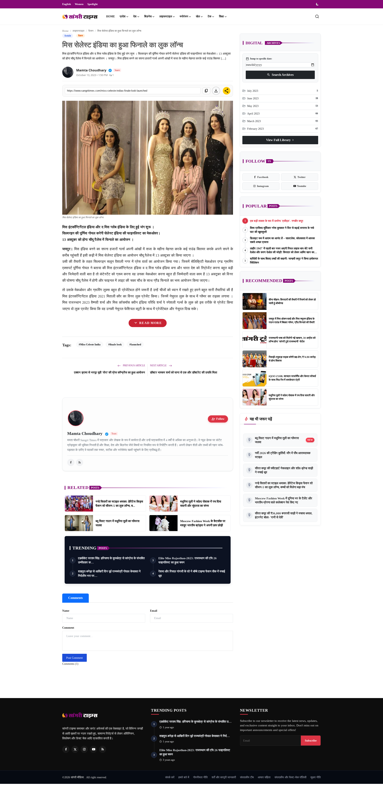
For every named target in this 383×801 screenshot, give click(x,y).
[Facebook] (65, 749)
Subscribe (311, 740)
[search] (317, 16)
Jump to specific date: (259, 58)
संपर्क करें (169, 777)
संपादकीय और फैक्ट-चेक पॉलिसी (290, 777)
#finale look (115, 344)
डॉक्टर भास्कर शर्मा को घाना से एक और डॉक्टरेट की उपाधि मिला (183, 372)
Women (79, 4)
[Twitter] (75, 749)
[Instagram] (84, 749)
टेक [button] (209, 16)
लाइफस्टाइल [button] (165, 16)
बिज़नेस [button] (148, 16)
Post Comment (74, 657)
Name (65, 610)
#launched (135, 344)
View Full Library (280, 140)
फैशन (90, 30)
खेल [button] (198, 16)
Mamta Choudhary (91, 70)
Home (110, 16)
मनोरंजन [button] (184, 16)
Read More (148, 323)
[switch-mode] (318, 4)
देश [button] (134, 16)
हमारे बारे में (183, 777)
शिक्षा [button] (221, 16)
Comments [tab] (75, 598)
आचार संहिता (264, 777)
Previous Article (133, 365)
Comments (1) (70, 663)
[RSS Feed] (79, 462)
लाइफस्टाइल (78, 30)
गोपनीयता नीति (200, 777)
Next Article (158, 365)
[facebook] (70, 462)
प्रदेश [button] (122, 16)
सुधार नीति (315, 777)
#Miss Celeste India (90, 344)
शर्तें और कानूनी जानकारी (224, 777)
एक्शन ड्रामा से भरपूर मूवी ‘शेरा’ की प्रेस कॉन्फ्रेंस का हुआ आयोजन (109, 372)
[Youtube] (93, 749)
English (66, 4)
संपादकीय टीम (247, 777)
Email (153, 610)
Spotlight (92, 4)
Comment (68, 627)
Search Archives (280, 75)
